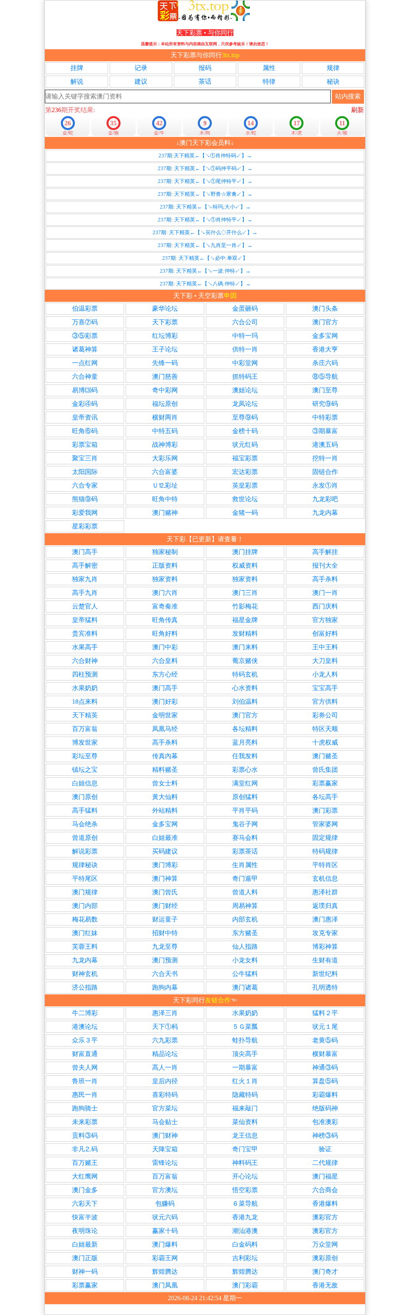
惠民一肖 (85, 1094)
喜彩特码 (165, 1094)
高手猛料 (85, 810)
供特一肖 (245, 349)
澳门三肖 (245, 592)
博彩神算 (325, 946)
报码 (205, 67)
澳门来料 (245, 647)
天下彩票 (165, 322)
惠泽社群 (325, 892)
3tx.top (230, 55)
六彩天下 (85, 1203)
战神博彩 (165, 444)
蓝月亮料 (245, 742)
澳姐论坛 (245, 390)
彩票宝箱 (85, 444)
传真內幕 (165, 756)
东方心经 (165, 674)
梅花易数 (85, 919)
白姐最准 (165, 837)
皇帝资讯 (85, 417)
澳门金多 (85, 1190)
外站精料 (165, 810)
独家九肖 (85, 579)
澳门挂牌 (245, 551)
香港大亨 (325, 349)
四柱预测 (85, 674)
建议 (141, 81)
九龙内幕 (325, 512)
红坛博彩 (165, 335)
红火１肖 (245, 1081)
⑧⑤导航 (325, 376)
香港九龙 (245, 1217)
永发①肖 (325, 485)
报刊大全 (325, 565)
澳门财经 (165, 905)
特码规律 (325, 851)
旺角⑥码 (85, 431)
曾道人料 (245, 892)
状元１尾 (325, 1026)
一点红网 (85, 362)
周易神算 (245, 905)
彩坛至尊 (85, 756)
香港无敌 (325, 1285)
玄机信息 (325, 878)
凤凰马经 (165, 728)
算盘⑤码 (325, 1081)
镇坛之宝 (85, 769)
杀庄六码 (325, 362)
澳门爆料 (165, 1244)
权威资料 (245, 565)
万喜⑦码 (85, 322)
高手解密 (85, 565)
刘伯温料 (245, 701)
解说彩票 (85, 851)
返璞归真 (325, 905)
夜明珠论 (85, 1230)
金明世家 (165, 715)
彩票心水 (245, 769)
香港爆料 (325, 1203)
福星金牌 (245, 619)
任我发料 (245, 756)
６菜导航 (245, 1203)
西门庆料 (325, 606)
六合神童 (85, 376)
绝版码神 (325, 1108)
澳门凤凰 (165, 1285)
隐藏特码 (245, 1094)
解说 (76, 81)
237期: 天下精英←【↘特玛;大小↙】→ (205, 207)
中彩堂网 (245, 362)
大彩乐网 (165, 458)
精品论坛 (165, 1053)
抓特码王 (245, 376)
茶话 (205, 81)
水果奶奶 (85, 688)
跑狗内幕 (165, 987)
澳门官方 (325, 322)
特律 (269, 81)
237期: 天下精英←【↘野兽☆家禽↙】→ (205, 194)
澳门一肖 (325, 592)
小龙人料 (325, 674)
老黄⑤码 (325, 1040)
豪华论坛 (165, 308)
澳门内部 (85, 905)
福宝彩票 (245, 458)
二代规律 (325, 1162)
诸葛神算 (85, 349)
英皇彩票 (245, 485)
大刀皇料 (325, 660)
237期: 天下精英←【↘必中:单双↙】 (205, 258)
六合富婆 (165, 471)
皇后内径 (165, 1081)
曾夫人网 (85, 1067)
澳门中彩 (165, 647)
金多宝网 (325, 335)
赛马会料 (245, 837)
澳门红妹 (85, 933)
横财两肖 (165, 417)
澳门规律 (85, 892)
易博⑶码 (85, 390)
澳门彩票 (325, 810)
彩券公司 (325, 715)
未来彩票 (85, 1121)
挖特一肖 (325, 458)
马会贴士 (165, 1121)
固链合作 (325, 471)
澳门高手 (85, 551)
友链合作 (218, 1000)
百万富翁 (85, 728)
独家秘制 (165, 551)
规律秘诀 (85, 864)
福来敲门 (245, 1108)
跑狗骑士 (85, 1108)
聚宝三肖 (85, 458)
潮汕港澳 (245, 1230)
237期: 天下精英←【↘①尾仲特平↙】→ (205, 181)
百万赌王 (85, 1162)
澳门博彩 (165, 864)
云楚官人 (85, 606)
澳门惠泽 (325, 919)
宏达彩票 (245, 471)
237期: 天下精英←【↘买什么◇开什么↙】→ (205, 232)
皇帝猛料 (85, 619)
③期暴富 (325, 431)
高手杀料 (325, 579)
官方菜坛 (165, 1108)
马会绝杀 (85, 824)
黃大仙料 (165, 796)
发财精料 (245, 633)
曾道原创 (85, 837)
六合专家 (85, 485)
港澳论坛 (85, 1026)
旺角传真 (165, 619)
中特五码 (165, 431)
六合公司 (245, 322)
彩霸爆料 (325, 1094)
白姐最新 (85, 1244)
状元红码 (245, 444)
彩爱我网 (85, 512)
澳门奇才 (325, 1271)
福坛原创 (165, 403)
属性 (269, 67)
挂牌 (76, 67)
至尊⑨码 (245, 417)
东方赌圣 (245, 933)
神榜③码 (325, 1135)
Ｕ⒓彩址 (165, 485)
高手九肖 (85, 592)
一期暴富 (245, 1067)
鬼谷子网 (245, 824)
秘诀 (333, 81)
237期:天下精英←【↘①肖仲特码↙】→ (205, 156)
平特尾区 (85, 878)
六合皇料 (165, 660)
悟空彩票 (245, 1190)
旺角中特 (165, 499)
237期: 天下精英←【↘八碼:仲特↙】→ (205, 284)
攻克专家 (325, 933)
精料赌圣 (165, 769)
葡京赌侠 (245, 660)
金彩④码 (85, 403)
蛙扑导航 (245, 1040)
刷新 (357, 109)
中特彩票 (325, 417)
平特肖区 (325, 864)
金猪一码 (245, 512)
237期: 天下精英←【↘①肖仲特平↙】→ (205, 220)
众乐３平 (85, 1040)
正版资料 (165, 565)
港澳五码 (325, 444)
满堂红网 (245, 783)
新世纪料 (325, 973)
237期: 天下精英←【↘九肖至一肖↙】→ (205, 245)
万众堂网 (325, 1244)
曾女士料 (165, 783)
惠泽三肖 (165, 1013)
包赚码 (165, 1203)
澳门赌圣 (325, 756)
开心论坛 (245, 1176)
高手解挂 (325, 551)
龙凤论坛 (245, 403)
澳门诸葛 (245, 987)
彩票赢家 (325, 783)
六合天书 (165, 973)
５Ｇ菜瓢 (245, 1026)
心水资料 (245, 688)
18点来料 (85, 701)
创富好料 (325, 633)
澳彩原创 (325, 1258)
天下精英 (85, 715)
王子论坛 (165, 349)
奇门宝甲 (245, 1149)
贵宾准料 (85, 633)
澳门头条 (325, 308)
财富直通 (85, 1053)
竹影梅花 (245, 606)
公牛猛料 (245, 973)
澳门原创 (85, 796)
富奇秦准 (165, 606)
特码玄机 (245, 674)
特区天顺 (325, 728)
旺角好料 (165, 633)
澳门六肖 (165, 592)
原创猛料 (245, 796)
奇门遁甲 (245, 878)
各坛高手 (325, 796)
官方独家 (325, 619)
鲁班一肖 (85, 1081)
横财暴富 (325, 1053)
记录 (141, 67)
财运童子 (165, 919)
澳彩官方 (325, 1217)
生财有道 (325, 960)
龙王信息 (245, 1135)
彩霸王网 (165, 1258)
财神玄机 (85, 973)
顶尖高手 (245, 1053)
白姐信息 (85, 783)
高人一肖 (165, 1067)
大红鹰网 (85, 1176)
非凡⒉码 (85, 1149)
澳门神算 (165, 878)
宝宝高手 (325, 688)
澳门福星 (325, 1176)
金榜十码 (245, 431)
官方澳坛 (165, 1190)
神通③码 (325, 1067)
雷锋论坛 (165, 1162)
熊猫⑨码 (85, 499)
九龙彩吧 (325, 499)
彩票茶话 (245, 851)
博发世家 (85, 742)
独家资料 (165, 579)
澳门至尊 (325, 390)
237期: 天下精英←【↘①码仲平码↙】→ (205, 168)
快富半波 (85, 1217)
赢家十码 (165, 1230)
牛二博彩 (85, 1013)
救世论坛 (245, 499)
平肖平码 (245, 810)
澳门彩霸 (245, 1285)
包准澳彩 (325, 1121)
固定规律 (325, 837)
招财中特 (165, 933)
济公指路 (85, 987)
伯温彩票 (85, 308)
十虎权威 (325, 742)
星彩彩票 (85, 526)
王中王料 (325, 647)
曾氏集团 (325, 769)
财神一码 (85, 1271)
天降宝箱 (165, 1149)
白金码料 (245, 1244)
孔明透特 (325, 987)
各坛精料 (245, 728)
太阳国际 (85, 471)
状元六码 (165, 1217)
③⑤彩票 (85, 335)
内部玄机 (245, 919)
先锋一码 (165, 362)
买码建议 (165, 851)
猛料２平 (325, 1013)
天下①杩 (165, 1026)
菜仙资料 (245, 1121)
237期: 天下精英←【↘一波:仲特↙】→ (205, 271)
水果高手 (85, 647)
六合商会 (325, 1190)
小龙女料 (245, 960)
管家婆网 (325, 824)
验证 (325, 1149)
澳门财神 (165, 1135)
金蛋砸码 (245, 308)
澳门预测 (165, 960)
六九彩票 (165, 1040)
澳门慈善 (165, 376)
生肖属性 (245, 864)
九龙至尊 (165, 946)
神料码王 (245, 1162)
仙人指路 (245, 946)
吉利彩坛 (245, 1258)
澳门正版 (85, 1258)
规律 (333, 67)
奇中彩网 (165, 390)
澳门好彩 (165, 701)
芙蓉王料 (85, 946)
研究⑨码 (325, 403)
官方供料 (325, 701)
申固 (230, 295)
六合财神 (85, 660)
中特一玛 (245, 335)
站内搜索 (348, 96)
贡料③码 (85, 1135)
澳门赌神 (165, 512)
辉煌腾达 (165, 1271)
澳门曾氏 (165, 892)
